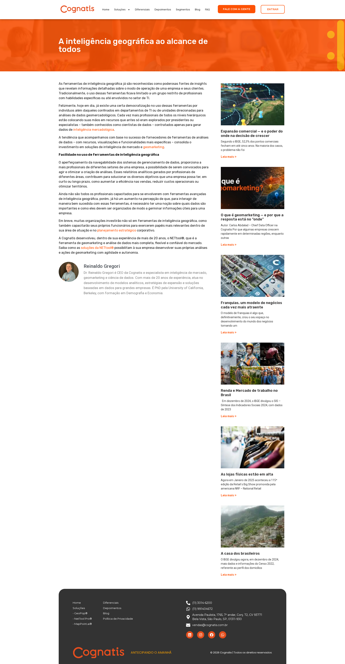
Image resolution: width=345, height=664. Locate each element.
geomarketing (153, 147)
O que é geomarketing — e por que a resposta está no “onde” (252, 217)
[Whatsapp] (222, 634)
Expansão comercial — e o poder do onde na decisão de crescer (252, 133)
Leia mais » (228, 157)
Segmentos (183, 9)
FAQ (207, 9)
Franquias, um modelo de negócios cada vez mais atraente (251, 305)
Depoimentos (163, 9)
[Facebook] (211, 634)
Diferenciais (142, 9)
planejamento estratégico (116, 230)
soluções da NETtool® (97, 248)
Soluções (120, 9)
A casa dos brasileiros (240, 553)
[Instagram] (200, 634)
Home (105, 9)
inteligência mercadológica (93, 130)
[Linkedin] (189, 634)
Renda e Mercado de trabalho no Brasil (249, 392)
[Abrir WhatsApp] (335, 654)
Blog (197, 9)
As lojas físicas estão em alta (247, 474)
